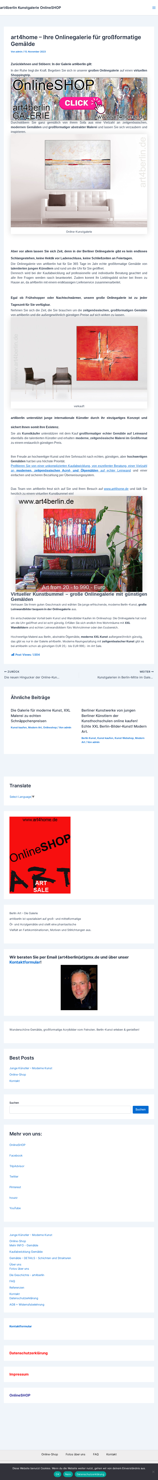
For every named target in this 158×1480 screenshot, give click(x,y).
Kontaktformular (24, 962)
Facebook (16, 1155)
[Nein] (153, 1472)
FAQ (12, 1281)
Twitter (13, 1176)
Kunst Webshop (124, 738)
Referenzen (16, 1287)
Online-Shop (17, 1074)
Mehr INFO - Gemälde (23, 1245)
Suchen (14, 1102)
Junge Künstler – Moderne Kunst (30, 1068)
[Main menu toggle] (154, 8)
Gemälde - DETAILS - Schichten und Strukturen (40, 1258)
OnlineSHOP (17, 1145)
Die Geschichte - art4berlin (26, 1275)
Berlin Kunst (89, 738)
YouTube (15, 1208)
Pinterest (15, 1187)
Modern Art (35, 727)
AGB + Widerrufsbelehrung (26, 1304)
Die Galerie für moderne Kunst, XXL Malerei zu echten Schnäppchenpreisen (40, 715)
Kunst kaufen (19, 727)
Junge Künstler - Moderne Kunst (30, 1235)
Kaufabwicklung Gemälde (26, 1251)
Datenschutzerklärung (23, 1298)
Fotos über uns (19, 1268)
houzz (13, 1197)
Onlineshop (50, 727)
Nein (68, 1474)
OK (57, 1474)
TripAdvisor (16, 1166)
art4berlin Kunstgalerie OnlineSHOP (30, 7)
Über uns (15, 1264)
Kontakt (14, 1081)
